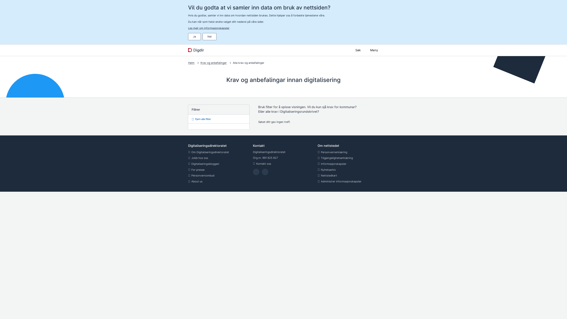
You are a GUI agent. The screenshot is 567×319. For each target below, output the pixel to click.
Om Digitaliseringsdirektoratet (210, 152)
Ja (194, 36)
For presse (198, 169)
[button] (218, 119)
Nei (209, 36)
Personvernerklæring (334, 152)
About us (196, 181)
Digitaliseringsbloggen (205, 163)
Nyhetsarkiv (328, 169)
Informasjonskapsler (333, 163)
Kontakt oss (263, 163)
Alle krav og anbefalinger (248, 62)
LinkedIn (265, 173)
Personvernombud (202, 175)
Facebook (256, 173)
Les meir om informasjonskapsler (208, 28)
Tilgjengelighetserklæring (337, 158)
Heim (191, 62)
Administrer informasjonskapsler (341, 181)
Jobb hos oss (199, 158)
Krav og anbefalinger (214, 62)
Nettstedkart (329, 175)
